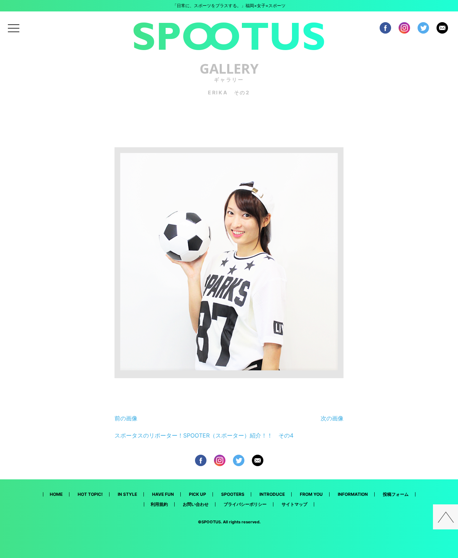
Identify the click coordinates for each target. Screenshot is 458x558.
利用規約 (159, 504)
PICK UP (197, 494)
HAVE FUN (163, 494)
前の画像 (125, 418)
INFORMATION (353, 494)
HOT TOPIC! (90, 494)
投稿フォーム (396, 494)
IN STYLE (127, 494)
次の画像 (332, 418)
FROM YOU (311, 494)
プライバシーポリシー (245, 504)
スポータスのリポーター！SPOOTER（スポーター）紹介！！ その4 (203, 435)
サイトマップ (294, 504)
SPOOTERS (232, 494)
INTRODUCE (272, 494)
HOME (56, 494)
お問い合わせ (196, 504)
